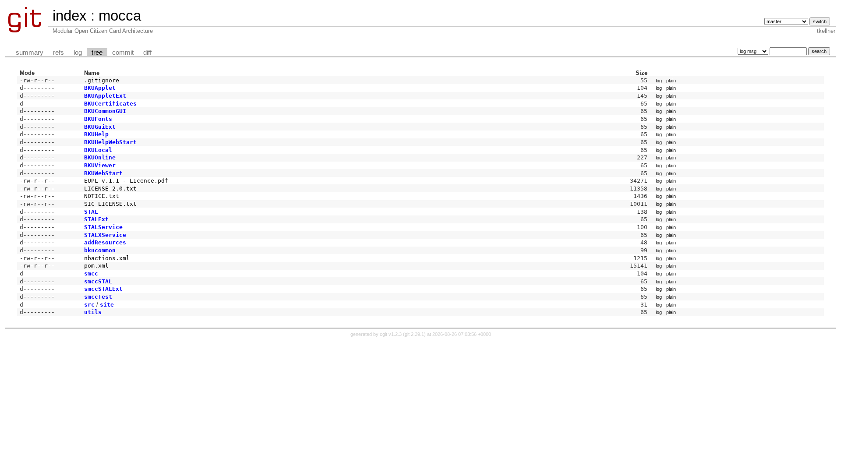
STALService (103, 227)
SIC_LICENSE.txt (110, 204)
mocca (120, 15)
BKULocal (98, 150)
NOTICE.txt (101, 196)
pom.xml (96, 265)
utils (93, 312)
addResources (105, 242)
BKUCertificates (110, 103)
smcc (91, 273)
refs (58, 52)
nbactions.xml (107, 258)
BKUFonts (98, 119)
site (107, 304)
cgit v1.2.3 (391, 334)
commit (123, 52)
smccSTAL (98, 281)
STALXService (105, 235)
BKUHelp (96, 134)
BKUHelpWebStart (110, 142)
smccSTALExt (103, 289)
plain (671, 80)
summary (29, 52)
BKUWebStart (103, 173)
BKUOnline (100, 157)
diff (147, 52)
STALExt (96, 219)
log (78, 52)
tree (97, 52)
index (70, 15)
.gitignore (101, 80)
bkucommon (100, 250)
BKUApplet (100, 88)
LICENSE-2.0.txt (110, 188)
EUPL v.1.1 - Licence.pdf (126, 180)
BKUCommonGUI (105, 111)
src (89, 304)
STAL (91, 211)
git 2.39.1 (414, 334)
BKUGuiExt (100, 127)
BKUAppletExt (105, 95)
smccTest (98, 296)
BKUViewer (100, 165)
